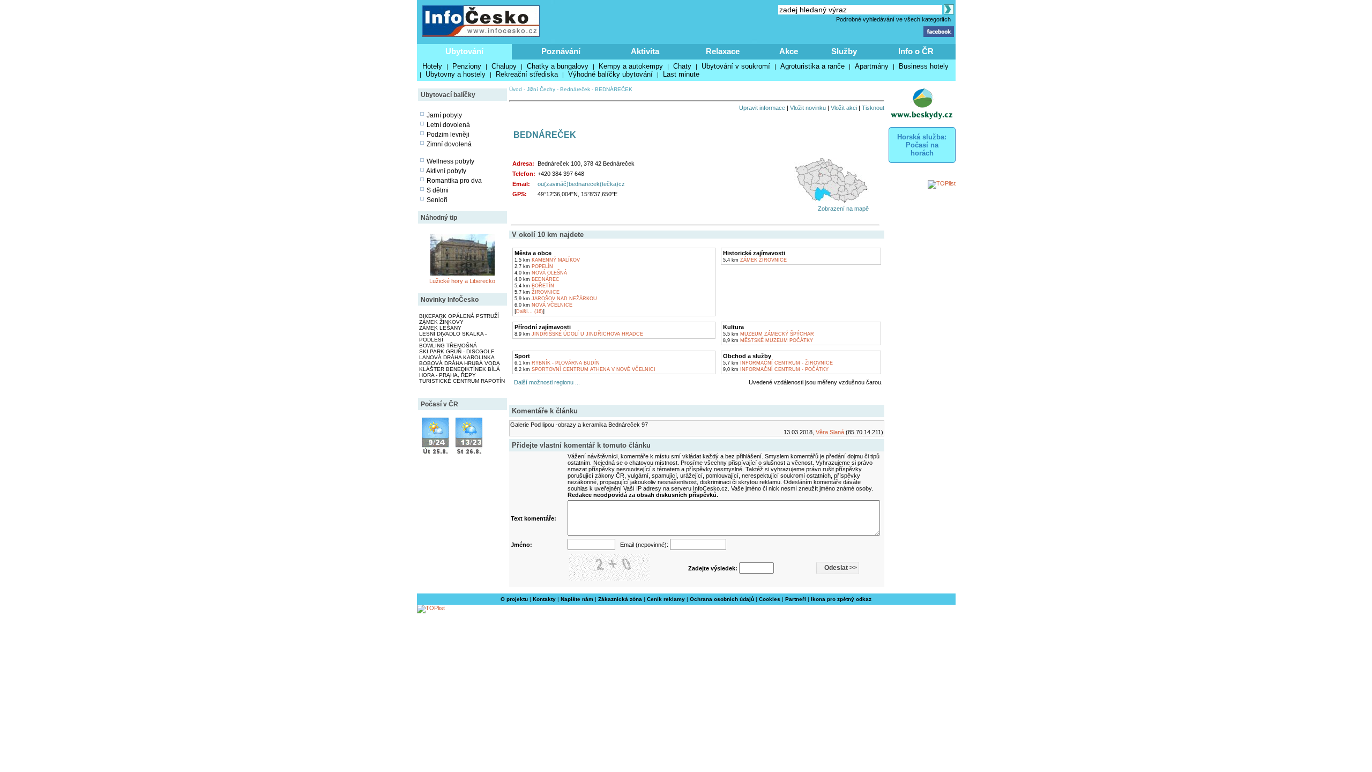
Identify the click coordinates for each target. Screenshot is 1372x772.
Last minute (681, 74)
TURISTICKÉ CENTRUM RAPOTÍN (462, 381)
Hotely (432, 66)
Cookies (769, 599)
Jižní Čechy (541, 89)
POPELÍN (533, 266)
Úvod (515, 89)
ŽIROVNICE (537, 292)
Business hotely (924, 66)
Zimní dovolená (449, 144)
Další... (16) (529, 311)
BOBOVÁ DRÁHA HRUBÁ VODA (459, 363)
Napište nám (577, 599)
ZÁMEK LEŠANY (440, 328)
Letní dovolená (448, 125)
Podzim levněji (448, 134)
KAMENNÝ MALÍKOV (547, 260)
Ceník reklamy (666, 599)
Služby (844, 51)
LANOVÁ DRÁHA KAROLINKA (457, 357)
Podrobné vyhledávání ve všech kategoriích (893, 19)
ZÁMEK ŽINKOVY (441, 322)
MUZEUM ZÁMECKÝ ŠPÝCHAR (768, 334)
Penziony (466, 66)
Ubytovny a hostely (456, 74)
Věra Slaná (830, 432)
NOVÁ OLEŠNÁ (540, 273)
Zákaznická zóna (620, 599)
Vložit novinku (808, 108)
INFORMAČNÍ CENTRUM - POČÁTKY (776, 369)
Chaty (682, 66)
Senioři (437, 200)
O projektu (514, 599)
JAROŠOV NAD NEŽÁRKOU (555, 298)
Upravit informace (762, 108)
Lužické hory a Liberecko (462, 281)
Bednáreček (575, 89)
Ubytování (464, 51)
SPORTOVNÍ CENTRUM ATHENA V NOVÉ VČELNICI (584, 369)
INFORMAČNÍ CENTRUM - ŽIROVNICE (778, 363)
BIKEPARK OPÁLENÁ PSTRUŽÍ (459, 316)
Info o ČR (916, 51)
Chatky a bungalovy (557, 66)
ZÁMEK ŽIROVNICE (755, 260)
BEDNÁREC (537, 279)
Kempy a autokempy (631, 66)
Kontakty (544, 599)
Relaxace (723, 51)
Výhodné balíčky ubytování (610, 74)
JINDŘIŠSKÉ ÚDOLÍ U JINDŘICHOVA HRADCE (578, 334)
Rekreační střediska (527, 74)
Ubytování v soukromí (736, 66)
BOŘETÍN (534, 285)
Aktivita (645, 51)
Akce (788, 51)
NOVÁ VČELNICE (543, 305)
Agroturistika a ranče (812, 66)
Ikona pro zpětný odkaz (841, 599)
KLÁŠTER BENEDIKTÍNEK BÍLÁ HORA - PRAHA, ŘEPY (459, 372)
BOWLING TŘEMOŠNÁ (448, 345)
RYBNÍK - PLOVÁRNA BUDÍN (557, 363)
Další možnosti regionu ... (545, 382)
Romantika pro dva (454, 180)
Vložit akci (844, 108)
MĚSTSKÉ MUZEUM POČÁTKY (768, 340)
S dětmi (438, 190)
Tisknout (873, 108)
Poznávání (560, 51)
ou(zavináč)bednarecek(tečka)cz (581, 184)
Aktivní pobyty (446, 171)
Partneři (795, 599)
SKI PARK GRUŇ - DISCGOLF (456, 351)
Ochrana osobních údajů (722, 599)
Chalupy (504, 66)
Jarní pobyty (444, 115)
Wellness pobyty (450, 161)
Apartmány (872, 66)
